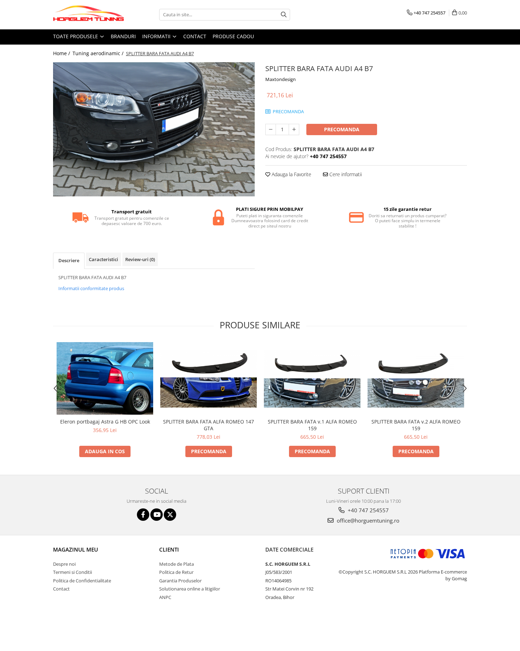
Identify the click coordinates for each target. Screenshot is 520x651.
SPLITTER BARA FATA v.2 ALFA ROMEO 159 (416, 425)
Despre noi (64, 564)
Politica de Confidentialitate (82, 580)
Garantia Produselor (180, 580)
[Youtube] (156, 514)
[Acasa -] (88, 14)
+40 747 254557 (367, 510)
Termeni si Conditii (72, 572)
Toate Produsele (76, 36)
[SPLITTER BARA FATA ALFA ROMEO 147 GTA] (208, 379)
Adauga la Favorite (290, 174)
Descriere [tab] (68, 260)
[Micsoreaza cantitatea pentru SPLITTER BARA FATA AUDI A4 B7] (270, 129)
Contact (194, 36)
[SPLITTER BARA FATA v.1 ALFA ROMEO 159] (312, 379)
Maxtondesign (280, 79)
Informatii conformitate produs (91, 288)
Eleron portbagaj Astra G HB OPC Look (105, 421)
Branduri (123, 36)
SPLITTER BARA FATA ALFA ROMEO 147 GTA (208, 425)
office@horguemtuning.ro (367, 520)
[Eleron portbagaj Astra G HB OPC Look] (105, 378)
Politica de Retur (176, 572)
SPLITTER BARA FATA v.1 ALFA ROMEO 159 (312, 425)
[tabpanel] (154, 129)
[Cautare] (283, 15)
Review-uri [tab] (140, 259)
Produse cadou (233, 36)
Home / (62, 53)
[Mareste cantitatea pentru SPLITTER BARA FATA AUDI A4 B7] (294, 129)
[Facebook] (143, 514)
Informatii (157, 36)
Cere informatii (345, 174)
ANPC (165, 597)
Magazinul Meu (75, 549)
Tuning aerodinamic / (99, 53)
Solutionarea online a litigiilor (189, 589)
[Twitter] (170, 514)
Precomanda (341, 129)
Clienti (169, 549)
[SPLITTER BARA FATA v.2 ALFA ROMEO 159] (416, 379)
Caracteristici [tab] (103, 259)
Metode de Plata (176, 564)
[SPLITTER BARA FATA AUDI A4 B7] (154, 129)
